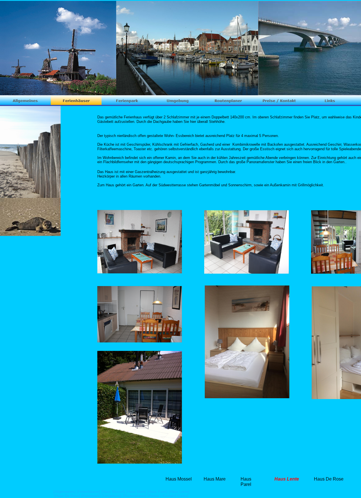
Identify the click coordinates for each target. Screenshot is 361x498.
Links (183, 496)
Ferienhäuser (88, 492)
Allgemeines (64, 492)
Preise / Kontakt (162, 496)
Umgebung (111, 496)
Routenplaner (134, 496)
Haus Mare (136, 492)
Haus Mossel (113, 492)
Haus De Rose (67, 496)
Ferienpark (91, 496)
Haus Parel (157, 492)
